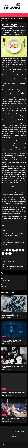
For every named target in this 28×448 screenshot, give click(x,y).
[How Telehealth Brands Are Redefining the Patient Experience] (14, 382)
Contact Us (3, 276)
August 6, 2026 (8, 421)
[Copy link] (10, 253)
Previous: (13, 260)
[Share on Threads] (6, 253)
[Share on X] (10, 250)
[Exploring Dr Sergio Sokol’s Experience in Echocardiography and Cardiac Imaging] (14, 329)
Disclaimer (3, 284)
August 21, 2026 (9, 317)
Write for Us (4, 286)
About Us (3, 282)
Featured (4, 310)
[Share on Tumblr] (3, 253)
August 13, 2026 (9, 343)
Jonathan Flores (6, 28)
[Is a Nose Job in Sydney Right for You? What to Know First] (14, 355)
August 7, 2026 (8, 369)
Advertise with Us (5, 289)
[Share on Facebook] (7, 250)
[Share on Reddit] (23, 250)
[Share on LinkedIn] (13, 250)
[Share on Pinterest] (20, 250)
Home (2, 278)
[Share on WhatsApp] (16, 250)
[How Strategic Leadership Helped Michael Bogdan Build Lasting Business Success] (14, 408)
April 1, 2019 (12, 28)
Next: (13, 266)
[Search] (26, 14)
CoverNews (20, 444)
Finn (4, 317)
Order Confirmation (5, 280)
